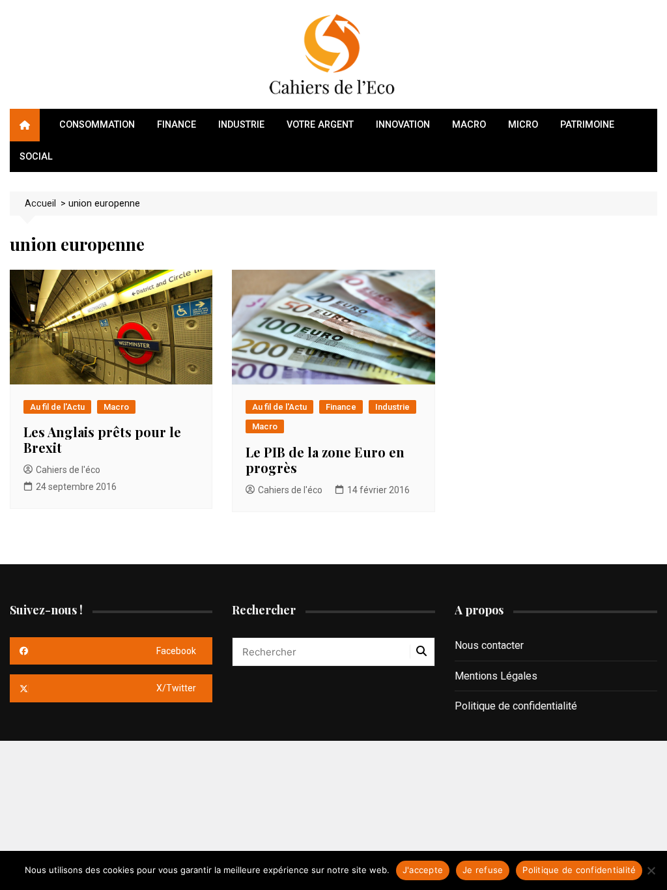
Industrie (241, 124)
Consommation (97, 124)
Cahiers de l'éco (68, 470)
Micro (523, 124)
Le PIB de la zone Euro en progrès (325, 459)
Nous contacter (489, 645)
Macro (469, 124)
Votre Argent (320, 124)
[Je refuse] (650, 870)
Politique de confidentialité (516, 706)
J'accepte (423, 870)
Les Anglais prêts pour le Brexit (102, 439)
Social (36, 156)
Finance (176, 124)
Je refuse (482, 870)
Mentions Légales (496, 676)
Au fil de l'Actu (57, 407)
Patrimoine (587, 124)
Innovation (403, 124)
